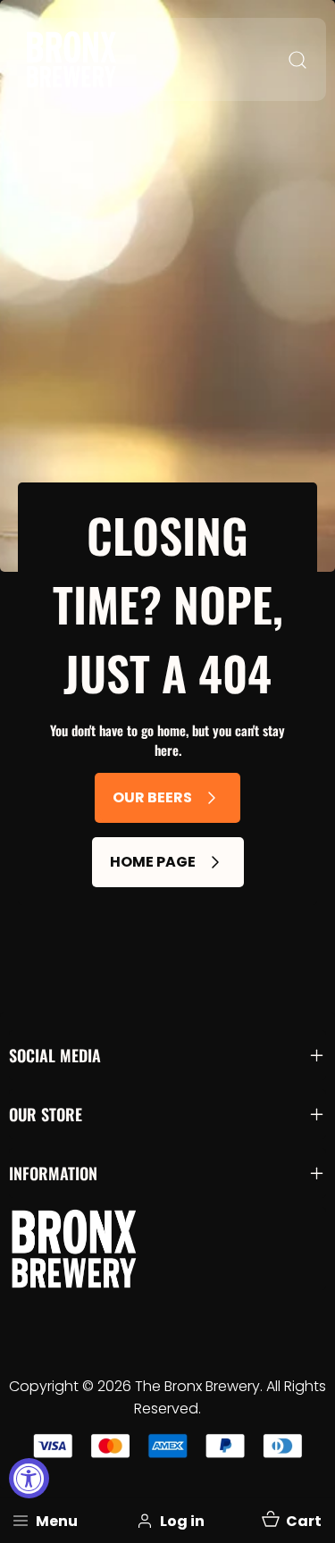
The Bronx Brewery (197, 1386)
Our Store (45, 1114)
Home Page (153, 861)
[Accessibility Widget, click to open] (29, 1478)
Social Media (55, 1055)
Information (53, 1173)
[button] (291, 1520)
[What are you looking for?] (297, 60)
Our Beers (152, 797)
